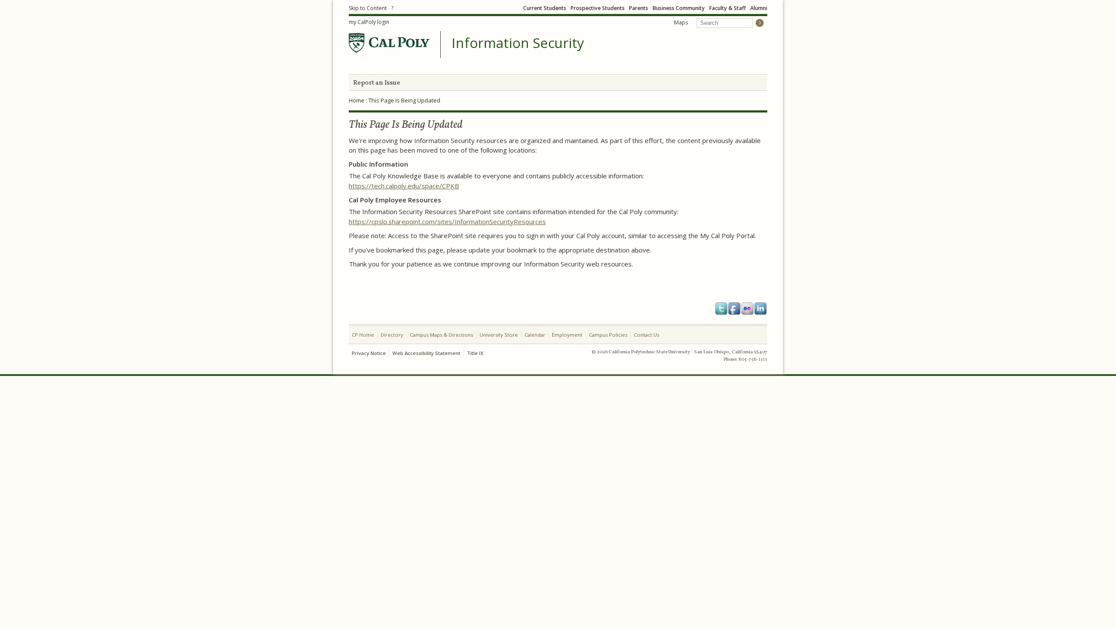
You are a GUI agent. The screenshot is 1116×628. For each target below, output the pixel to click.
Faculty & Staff (727, 8)
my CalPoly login (369, 22)
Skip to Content (368, 8)
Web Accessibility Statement (426, 353)
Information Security (518, 43)
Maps (681, 22)
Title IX (475, 353)
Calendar (534, 334)
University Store (499, 334)
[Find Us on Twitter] (721, 308)
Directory (392, 334)
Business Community (679, 8)
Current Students (544, 8)
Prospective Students (598, 8)
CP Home (363, 334)
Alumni (758, 8)
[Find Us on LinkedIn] (760, 308)
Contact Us (646, 334)
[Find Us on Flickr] (747, 308)
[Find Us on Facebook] (734, 308)
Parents (638, 8)
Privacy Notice (369, 353)
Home (356, 100)
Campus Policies (608, 334)
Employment (567, 334)
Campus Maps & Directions (441, 334)
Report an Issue (376, 83)
